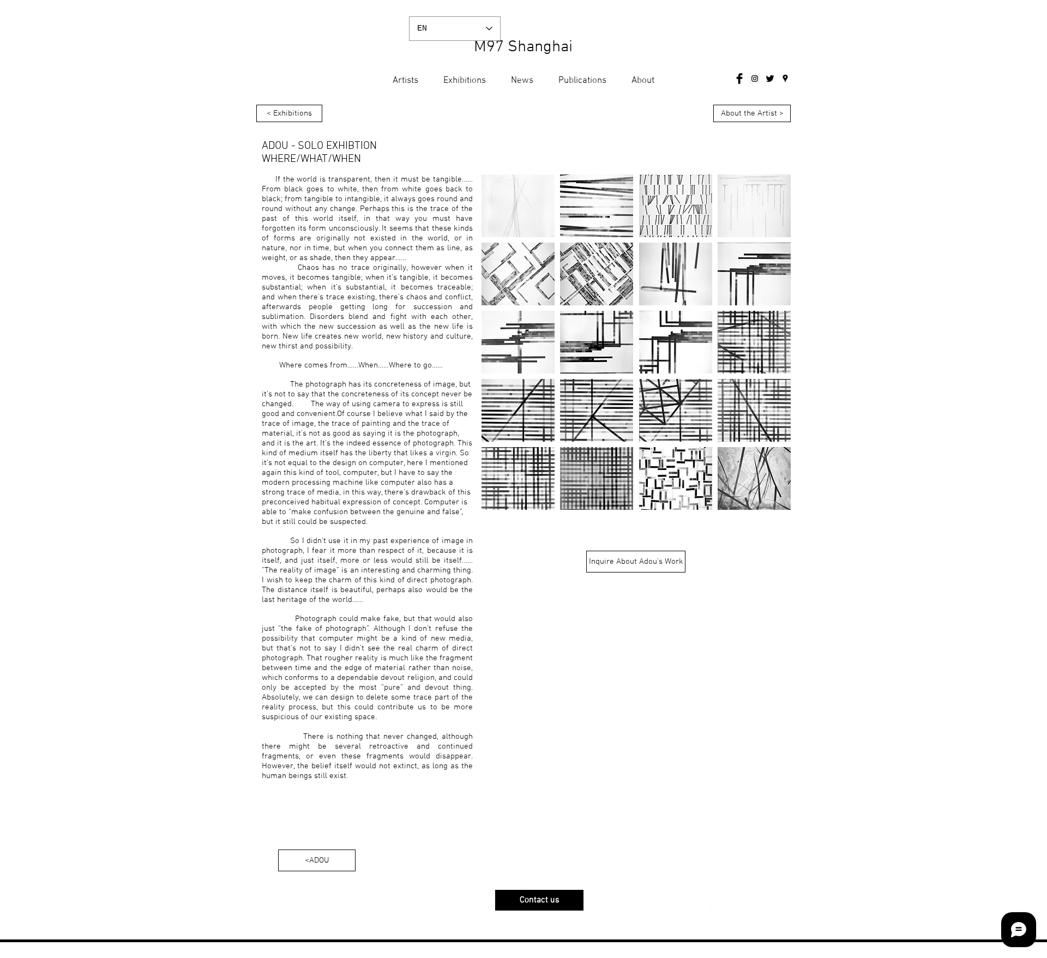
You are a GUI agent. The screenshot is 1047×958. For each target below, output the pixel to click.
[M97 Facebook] (742, 903)
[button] (518, 205)
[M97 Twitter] (767, 903)
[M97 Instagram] (717, 903)
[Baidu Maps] (785, 78)
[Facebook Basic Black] (739, 78)
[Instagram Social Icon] (754, 78)
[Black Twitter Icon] (770, 78)
